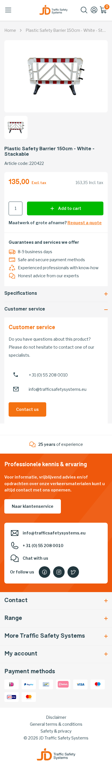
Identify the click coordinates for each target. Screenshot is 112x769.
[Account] (94, 11)
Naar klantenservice (32, 506)
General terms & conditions (56, 724)
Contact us (27, 409)
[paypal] (29, 683)
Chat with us (35, 558)
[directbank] (63, 683)
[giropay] (11, 696)
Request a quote (84, 222)
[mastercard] (29, 696)
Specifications (20, 293)
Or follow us (22, 571)
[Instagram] (59, 572)
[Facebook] (44, 572)
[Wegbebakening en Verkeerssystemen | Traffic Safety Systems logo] (53, 9)
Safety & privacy (56, 731)
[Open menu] (8, 10)
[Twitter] (73, 572)
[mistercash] (46, 683)
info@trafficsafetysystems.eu (57, 389)
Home (10, 30)
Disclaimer (56, 717)
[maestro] (97, 683)
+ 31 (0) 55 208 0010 (48, 374)
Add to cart (69, 208)
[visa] (80, 683)
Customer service (24, 309)
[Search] (84, 11)
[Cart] (104, 11)
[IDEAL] (11, 683)
